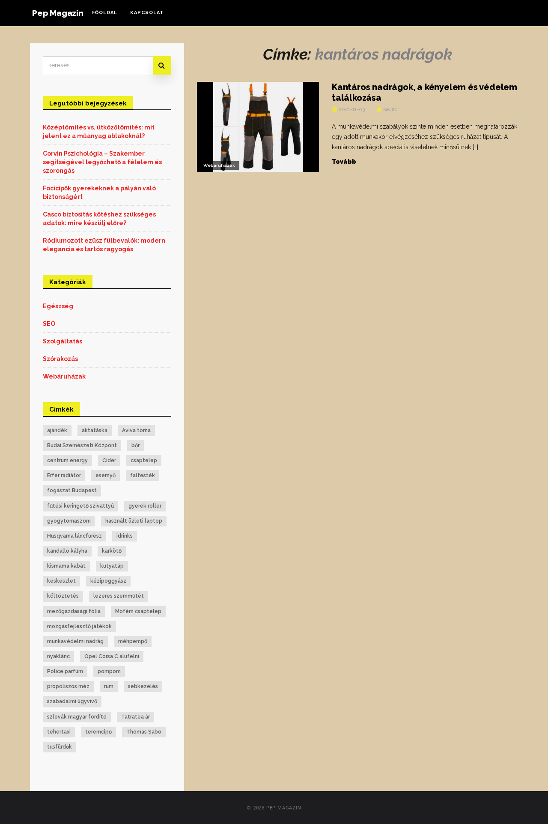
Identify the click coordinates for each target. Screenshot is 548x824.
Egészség (58, 306)
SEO (49, 323)
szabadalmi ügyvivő (72, 701)
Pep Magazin (57, 13)
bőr (135, 445)
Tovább (344, 161)
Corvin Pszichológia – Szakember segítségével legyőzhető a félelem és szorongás (102, 162)
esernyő (105, 475)
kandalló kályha (67, 551)
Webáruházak (219, 165)
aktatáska (94, 430)
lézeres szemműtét (118, 596)
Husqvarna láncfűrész (74, 536)
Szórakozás (60, 358)
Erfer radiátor (64, 475)
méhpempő (132, 641)
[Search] (162, 65)
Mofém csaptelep (138, 611)
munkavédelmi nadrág (75, 641)
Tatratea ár (135, 717)
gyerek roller (144, 506)
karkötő (112, 551)
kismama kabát (66, 566)
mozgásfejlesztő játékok (79, 626)
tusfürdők (59, 747)
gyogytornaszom (69, 521)
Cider (109, 460)
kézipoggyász (108, 581)
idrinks (124, 536)
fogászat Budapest (72, 490)
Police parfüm (65, 671)
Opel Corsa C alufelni (111, 656)
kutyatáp (112, 566)
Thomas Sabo (143, 732)
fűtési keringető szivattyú (80, 506)
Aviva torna (136, 430)
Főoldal (104, 12)
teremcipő (98, 732)
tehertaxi (59, 732)
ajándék (57, 430)
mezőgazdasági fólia (74, 611)
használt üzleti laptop (133, 521)
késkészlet (61, 581)
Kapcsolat (147, 12)
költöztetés (63, 596)
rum (108, 686)
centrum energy (67, 460)
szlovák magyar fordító (77, 717)
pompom (109, 671)
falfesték (142, 475)
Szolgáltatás (62, 341)
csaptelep (144, 460)
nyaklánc (58, 656)
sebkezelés (143, 686)
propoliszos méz (68, 686)
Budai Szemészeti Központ (82, 445)
